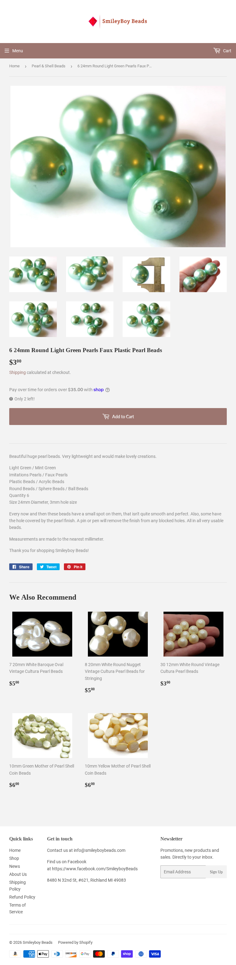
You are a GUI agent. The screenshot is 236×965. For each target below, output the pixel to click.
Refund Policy (22, 897)
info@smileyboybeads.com (99, 850)
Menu (17, 50)
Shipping (17, 372)
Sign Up (216, 872)
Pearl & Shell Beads (48, 66)
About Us (18, 874)
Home (14, 66)
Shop (14, 858)
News (14, 866)
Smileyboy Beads (38, 942)
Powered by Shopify (75, 942)
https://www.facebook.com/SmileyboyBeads (95, 868)
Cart (226, 50)
